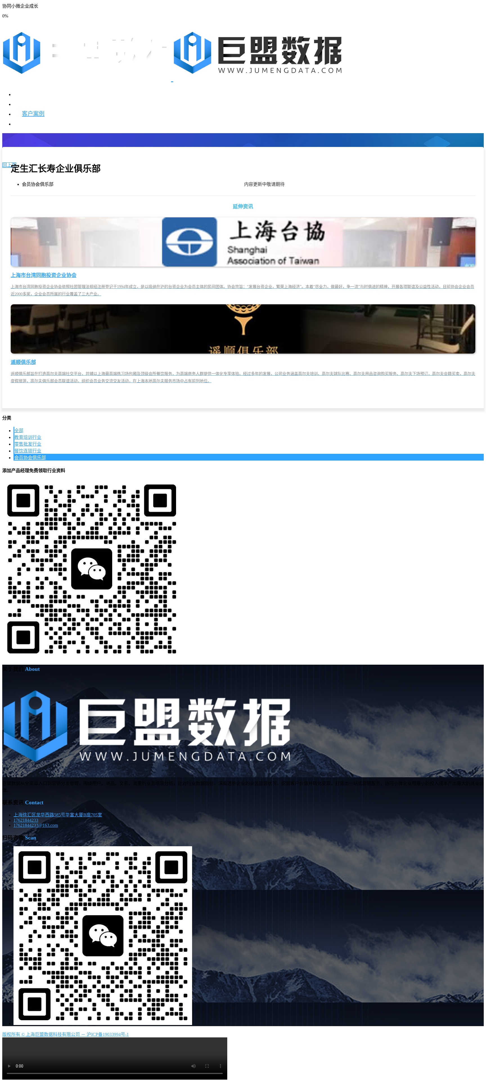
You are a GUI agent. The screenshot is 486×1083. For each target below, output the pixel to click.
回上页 (9, 165)
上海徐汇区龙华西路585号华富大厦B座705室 (58, 814)
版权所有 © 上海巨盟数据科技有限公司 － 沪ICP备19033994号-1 (65, 1034)
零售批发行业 (27, 444)
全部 (18, 430)
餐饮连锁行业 (27, 450)
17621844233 (26, 820)
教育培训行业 (27, 437)
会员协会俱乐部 (30, 457)
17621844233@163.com (36, 825)
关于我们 (33, 123)
